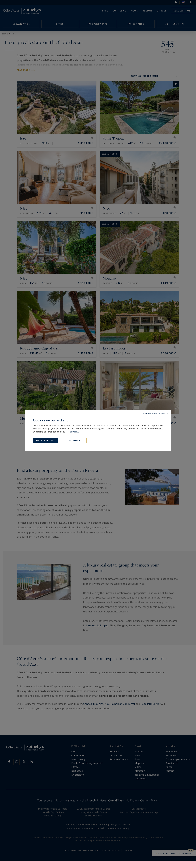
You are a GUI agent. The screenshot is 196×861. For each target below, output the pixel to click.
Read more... (73, 431)
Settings (74, 440)
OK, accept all (45, 440)
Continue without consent (153, 413)
